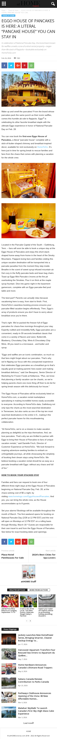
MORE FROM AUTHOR (39, 590)
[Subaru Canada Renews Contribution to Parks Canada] (8, 683)
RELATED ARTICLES (17, 590)
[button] (52, 4)
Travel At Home (13, 10)
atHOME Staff (28, 581)
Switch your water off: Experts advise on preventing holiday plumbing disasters (45, 612)
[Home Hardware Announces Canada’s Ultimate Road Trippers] (8, 668)
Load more (27, 723)
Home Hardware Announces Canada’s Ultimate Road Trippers (35, 666)
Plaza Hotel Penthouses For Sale (12, 556)
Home (3, 10)
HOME (28, 731)
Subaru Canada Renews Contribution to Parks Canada (33, 680)
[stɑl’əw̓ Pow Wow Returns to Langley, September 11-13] (10, 600)
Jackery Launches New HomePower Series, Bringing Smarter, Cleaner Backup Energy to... (35, 638)
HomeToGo (42, 147)
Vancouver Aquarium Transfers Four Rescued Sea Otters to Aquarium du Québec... (36, 652)
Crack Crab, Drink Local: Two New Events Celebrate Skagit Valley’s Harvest (27, 612)
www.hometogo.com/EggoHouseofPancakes (28, 496)
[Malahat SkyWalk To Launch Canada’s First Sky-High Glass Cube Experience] (8, 712)
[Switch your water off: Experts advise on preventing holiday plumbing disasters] (47, 600)
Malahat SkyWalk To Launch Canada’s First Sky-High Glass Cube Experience (36, 711)
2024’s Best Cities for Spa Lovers (44, 556)
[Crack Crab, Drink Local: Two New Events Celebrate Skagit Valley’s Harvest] (28, 600)
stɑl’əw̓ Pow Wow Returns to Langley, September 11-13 (9, 610)
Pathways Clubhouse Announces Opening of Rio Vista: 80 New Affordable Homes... (34, 696)
